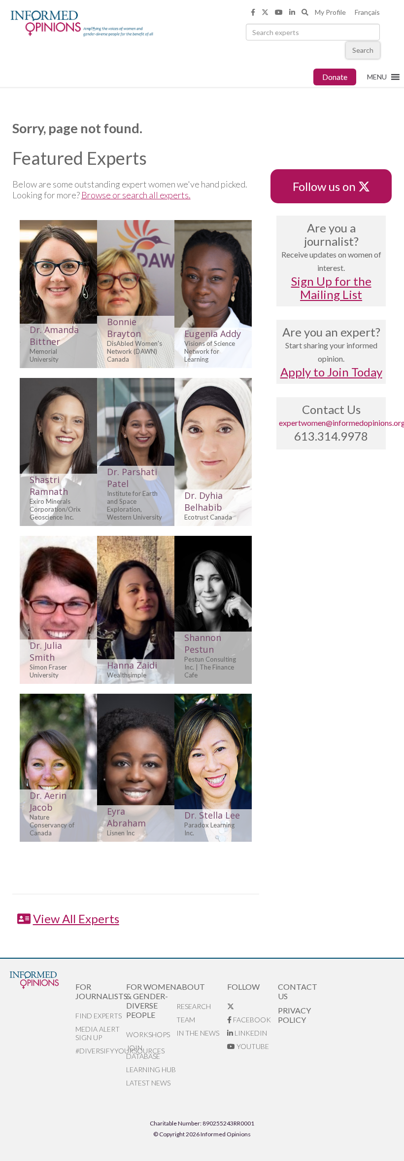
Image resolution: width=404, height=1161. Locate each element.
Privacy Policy (294, 1015)
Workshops (148, 1034)
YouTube (252, 1046)
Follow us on (329, 186)
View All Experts (76, 918)
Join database (143, 1052)
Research (193, 1006)
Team (185, 1019)
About (190, 986)
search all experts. (156, 194)
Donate (334, 76)
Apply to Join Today (331, 371)
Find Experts (98, 1015)
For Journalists (100, 991)
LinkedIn (250, 1033)
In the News (197, 1033)
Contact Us (297, 991)
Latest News (148, 1083)
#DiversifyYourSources (100, 1051)
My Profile (330, 12)
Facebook (251, 1019)
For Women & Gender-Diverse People (151, 1000)
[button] (377, 77)
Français (367, 12)
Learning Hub (151, 1069)
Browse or (101, 194)
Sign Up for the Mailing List (331, 287)
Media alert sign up (97, 1033)
